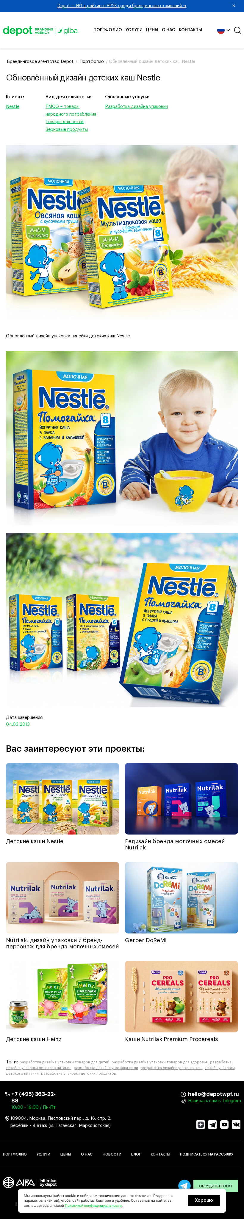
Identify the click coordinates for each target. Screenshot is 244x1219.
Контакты (190, 30)
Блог (136, 1154)
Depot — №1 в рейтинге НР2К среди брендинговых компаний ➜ (147, 6)
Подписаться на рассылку (206, 1154)
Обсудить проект (215, 1186)
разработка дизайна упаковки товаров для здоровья (160, 1062)
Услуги (134, 30)
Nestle (12, 106)
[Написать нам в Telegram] (184, 1185)
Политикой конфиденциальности (93, 1205)
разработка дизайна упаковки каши (106, 1068)
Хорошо (204, 1200)
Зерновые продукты (67, 129)
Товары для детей (65, 122)
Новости (112, 1154)
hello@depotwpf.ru (192, 1094)
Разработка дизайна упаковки (136, 106)
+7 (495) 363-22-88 (33, 1097)
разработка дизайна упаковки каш (171, 1068)
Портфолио (107, 30)
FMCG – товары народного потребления (71, 110)
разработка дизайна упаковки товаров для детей (64, 1062)
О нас (168, 30)
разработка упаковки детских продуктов (78, 1073)
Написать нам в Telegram (214, 1101)
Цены (152, 30)
